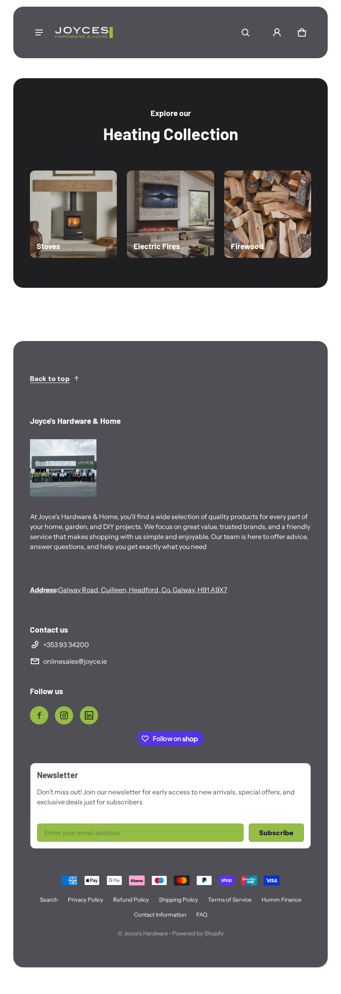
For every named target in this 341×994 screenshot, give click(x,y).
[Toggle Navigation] (39, 32)
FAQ (202, 914)
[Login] (277, 32)
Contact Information (160, 914)
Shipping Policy (178, 899)
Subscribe (276, 832)
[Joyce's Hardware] (84, 32)
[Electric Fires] (170, 214)
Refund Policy (131, 899)
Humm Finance (281, 899)
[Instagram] (64, 715)
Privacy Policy (85, 899)
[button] (245, 32)
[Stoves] (73, 214)
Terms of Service (230, 899)
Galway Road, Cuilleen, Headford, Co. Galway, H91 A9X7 (142, 590)
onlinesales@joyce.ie (75, 661)
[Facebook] (39, 715)
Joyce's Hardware (146, 933)
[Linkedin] (89, 715)
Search (49, 899)
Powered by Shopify (198, 933)
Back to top (50, 378)
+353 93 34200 (66, 644)
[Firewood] (267, 214)
